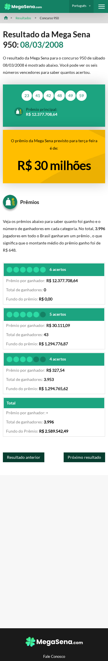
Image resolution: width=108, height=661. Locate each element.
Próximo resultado (84, 457)
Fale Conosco (54, 656)
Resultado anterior (23, 457)
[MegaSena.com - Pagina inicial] (21, 6)
